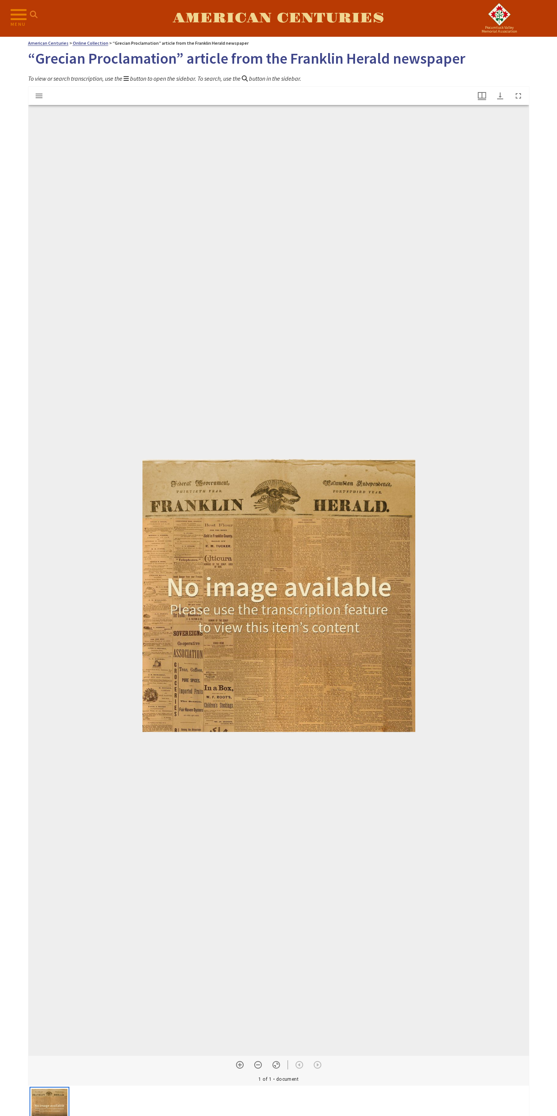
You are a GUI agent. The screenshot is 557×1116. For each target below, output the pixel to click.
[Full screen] (518, 96)
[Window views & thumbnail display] (482, 96)
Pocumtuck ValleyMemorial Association (499, 29)
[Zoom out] (258, 1065)
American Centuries (278, 18)
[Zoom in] (240, 1065)
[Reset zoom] (276, 1065)
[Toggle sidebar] (39, 96)
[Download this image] (500, 96)
